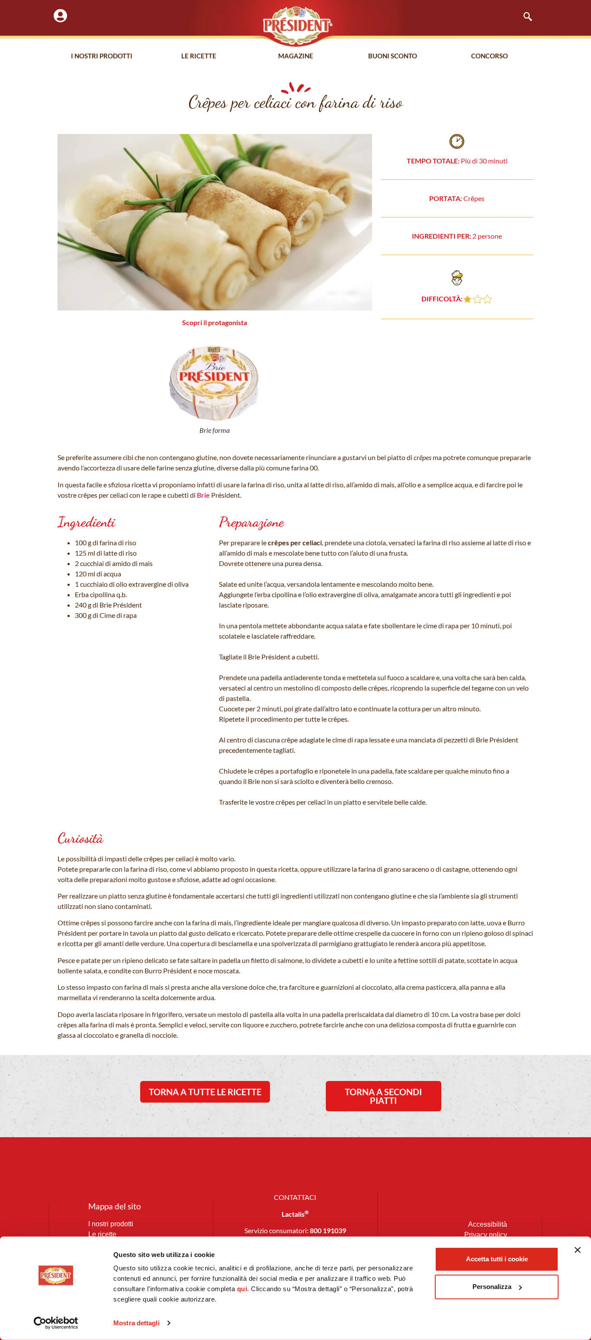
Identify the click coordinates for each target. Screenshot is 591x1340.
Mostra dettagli (136, 1323)
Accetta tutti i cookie (497, 1259)
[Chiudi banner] (578, 1250)
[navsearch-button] (523, 17)
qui (242, 1288)
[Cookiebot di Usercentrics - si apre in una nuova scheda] (56, 1323)
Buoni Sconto (392, 56)
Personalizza (491, 1286)
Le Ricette (198, 56)
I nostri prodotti (101, 56)
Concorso (489, 56)
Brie (203, 495)
